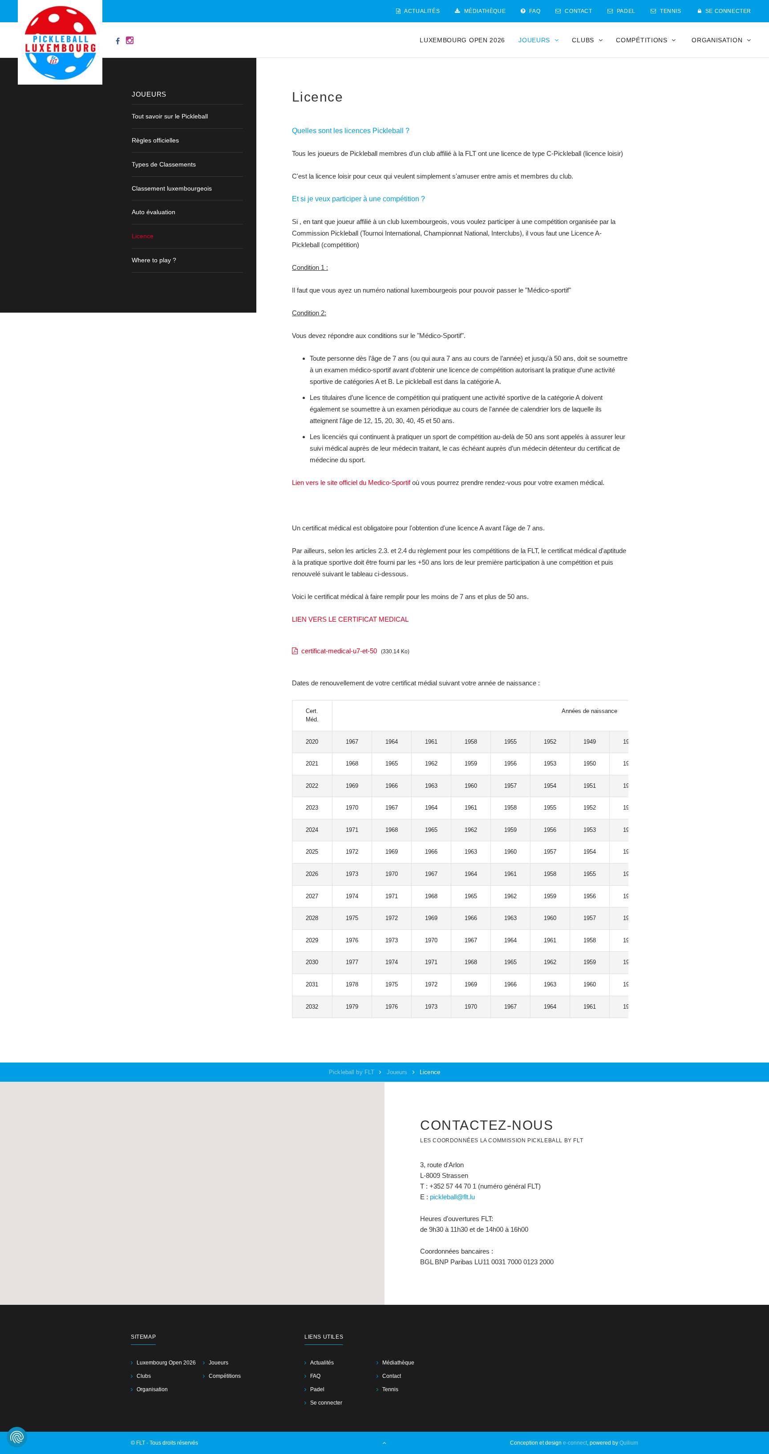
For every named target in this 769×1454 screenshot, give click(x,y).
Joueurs (398, 1072)
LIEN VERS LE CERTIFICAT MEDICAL (350, 619)
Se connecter (727, 11)
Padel (625, 11)
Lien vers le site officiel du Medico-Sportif (352, 482)
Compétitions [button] (642, 40)
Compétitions (225, 1376)
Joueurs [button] (535, 40)
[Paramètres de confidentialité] (17, 1437)
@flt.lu (466, 1197)
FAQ (534, 11)
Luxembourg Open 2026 (462, 40)
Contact (577, 11)
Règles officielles (155, 140)
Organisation (152, 1389)
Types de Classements (164, 164)
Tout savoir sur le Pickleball (170, 116)
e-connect (575, 1443)
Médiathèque (484, 11)
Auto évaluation (153, 212)
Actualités (421, 11)
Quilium (628, 1443)
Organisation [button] (718, 40)
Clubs (144, 1376)
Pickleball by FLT (352, 1072)
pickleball (443, 1197)
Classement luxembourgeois (172, 188)
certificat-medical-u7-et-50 (339, 651)
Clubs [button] (584, 40)
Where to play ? (154, 260)
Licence (143, 236)
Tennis (669, 11)
